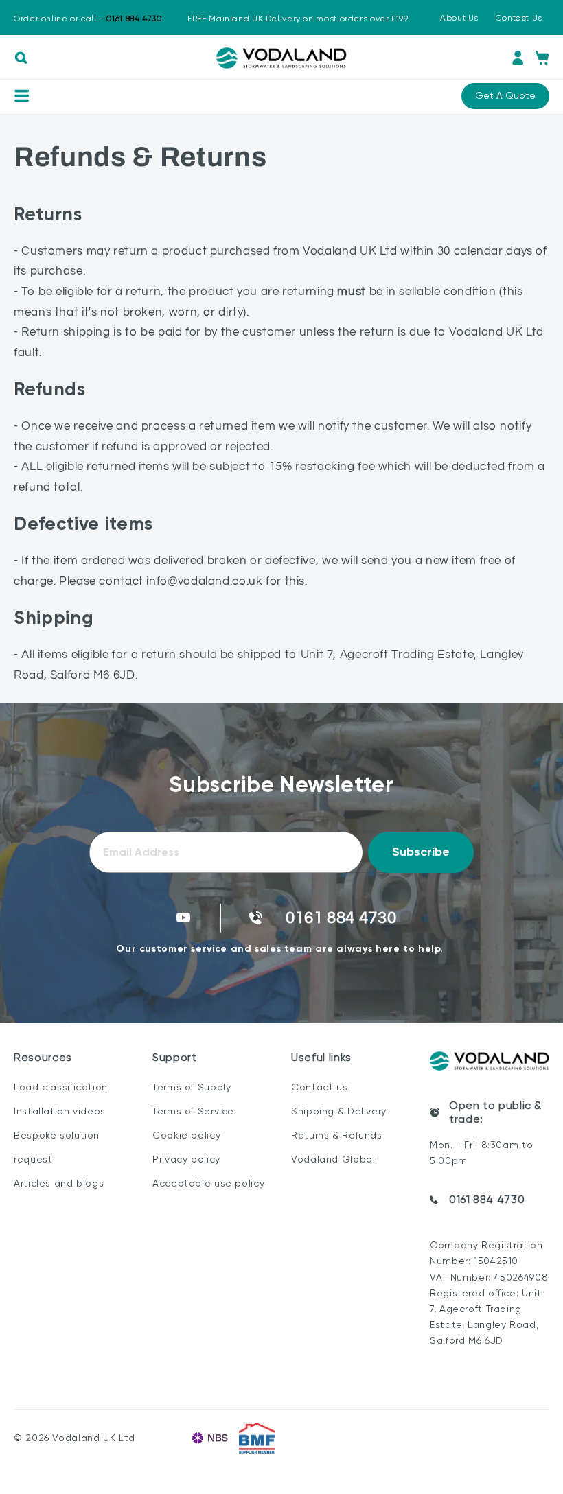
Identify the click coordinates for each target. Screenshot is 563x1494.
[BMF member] (257, 1438)
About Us (459, 18)
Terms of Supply (191, 1087)
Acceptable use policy (208, 1183)
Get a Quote (505, 95)
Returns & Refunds (336, 1135)
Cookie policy (186, 1135)
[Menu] (21, 96)
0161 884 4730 (487, 1199)
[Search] (21, 58)
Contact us (319, 1087)
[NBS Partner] (210, 1438)
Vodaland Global (333, 1159)
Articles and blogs (59, 1183)
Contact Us (519, 18)
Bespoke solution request (57, 1147)
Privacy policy (186, 1159)
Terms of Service (193, 1111)
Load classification (61, 1087)
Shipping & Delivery (339, 1111)
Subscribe (421, 851)
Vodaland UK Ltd (93, 1437)
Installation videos (60, 1111)
